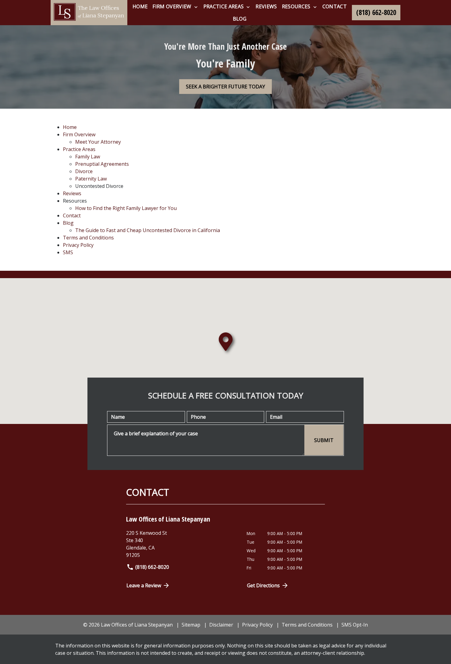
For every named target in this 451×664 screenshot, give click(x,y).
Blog (68, 222)
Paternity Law (91, 178)
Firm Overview (79, 134)
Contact (72, 215)
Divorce (84, 171)
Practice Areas (79, 149)
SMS (68, 252)
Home (70, 127)
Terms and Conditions (88, 237)
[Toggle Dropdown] (196, 7)
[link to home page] (89, 12)
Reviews (72, 193)
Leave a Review (143, 585)
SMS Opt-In (354, 624)
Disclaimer (221, 624)
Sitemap (191, 624)
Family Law (87, 156)
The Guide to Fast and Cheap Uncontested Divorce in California (147, 230)
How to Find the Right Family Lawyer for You (126, 208)
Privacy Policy (78, 245)
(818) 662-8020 (152, 567)
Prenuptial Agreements (102, 164)
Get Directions (263, 585)
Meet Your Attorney (98, 141)
